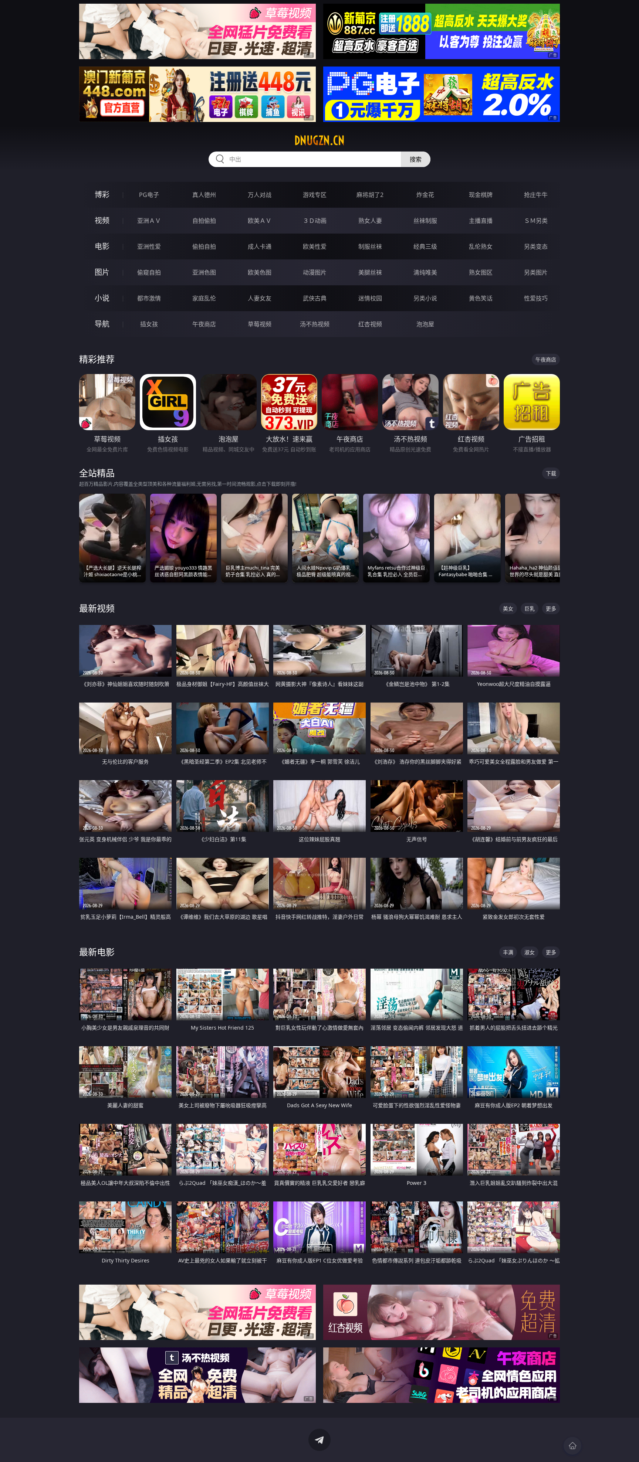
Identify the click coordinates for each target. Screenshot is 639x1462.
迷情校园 (370, 298)
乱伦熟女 (481, 246)
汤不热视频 (314, 324)
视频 (102, 220)
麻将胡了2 (369, 195)
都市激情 (149, 298)
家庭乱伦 (204, 298)
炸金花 (425, 195)
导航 (102, 324)
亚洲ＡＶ (149, 221)
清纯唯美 (425, 272)
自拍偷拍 (204, 221)
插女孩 (149, 324)
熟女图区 (481, 272)
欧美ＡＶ (259, 221)
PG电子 (149, 195)
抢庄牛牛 (536, 195)
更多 (551, 608)
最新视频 (97, 608)
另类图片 (536, 272)
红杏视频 (370, 324)
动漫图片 (315, 272)
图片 (102, 272)
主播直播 (481, 221)
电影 (102, 246)
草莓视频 (259, 324)
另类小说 (425, 298)
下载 (551, 473)
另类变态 (536, 246)
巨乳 (529, 608)
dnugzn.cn (319, 140)
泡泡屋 (425, 324)
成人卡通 (259, 246)
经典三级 (425, 246)
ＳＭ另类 (536, 221)
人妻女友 (259, 298)
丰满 (508, 952)
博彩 (102, 195)
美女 (508, 608)
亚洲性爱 (149, 246)
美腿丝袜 (370, 272)
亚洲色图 (204, 272)
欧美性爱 (315, 246)
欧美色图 (259, 272)
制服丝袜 (370, 246)
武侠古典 (315, 298)
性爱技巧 (536, 298)
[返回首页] (572, 1446)
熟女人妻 (370, 221)
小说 (102, 298)
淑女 (529, 952)
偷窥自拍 (149, 272)
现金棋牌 (481, 195)
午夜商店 (204, 324)
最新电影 (97, 952)
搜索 (416, 159)
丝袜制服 (425, 221)
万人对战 (259, 195)
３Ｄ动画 (315, 221)
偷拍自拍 (204, 246)
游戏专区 (315, 195)
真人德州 (204, 195)
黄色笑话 (481, 298)
